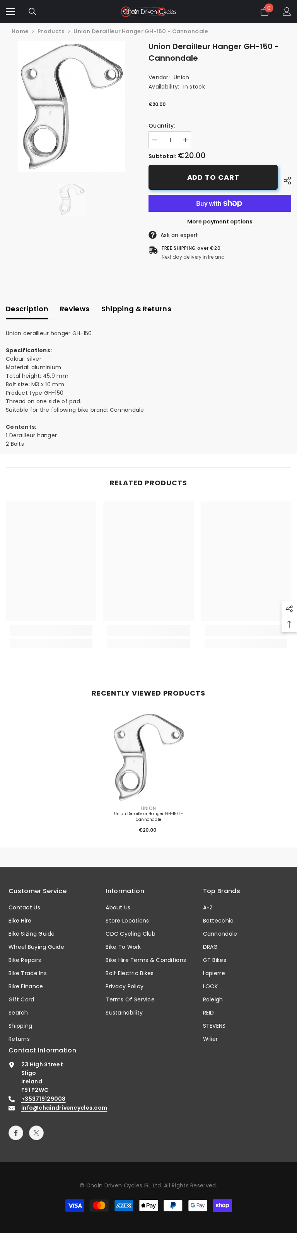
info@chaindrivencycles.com (64, 1108)
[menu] (10, 11)
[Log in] (287, 11)
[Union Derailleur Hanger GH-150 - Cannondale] (148, 757)
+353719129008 (43, 1099)
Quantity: (161, 126)
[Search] (32, 11)
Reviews (75, 309)
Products (51, 31)
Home (20, 31)
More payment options (220, 221)
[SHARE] (284, 180)
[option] (71, 106)
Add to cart (213, 177)
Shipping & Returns (136, 309)
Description (27, 309)
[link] (51, 633)
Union (181, 77)
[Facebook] (16, 1133)
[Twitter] (36, 1133)
